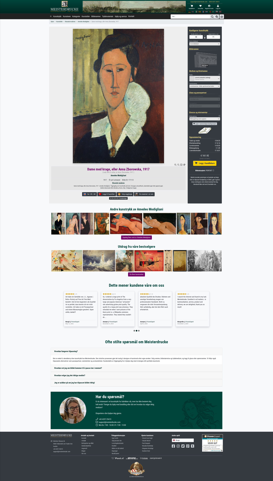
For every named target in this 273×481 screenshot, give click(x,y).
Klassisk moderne (70, 22)
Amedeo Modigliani (83, 22)
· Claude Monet (146, 441)
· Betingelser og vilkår (87, 443)
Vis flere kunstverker (136, 274)
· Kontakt (83, 438)
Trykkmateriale (107, 16)
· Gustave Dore (146, 451)
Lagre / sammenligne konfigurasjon (205, 124)
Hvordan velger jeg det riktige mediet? (69, 375)
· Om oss (83, 453)
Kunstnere (67, 16)
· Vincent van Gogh (147, 438)
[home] (50, 16)
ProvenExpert (75, 322)
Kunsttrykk (57, 16)
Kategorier (76, 16)
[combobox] (204, 43)
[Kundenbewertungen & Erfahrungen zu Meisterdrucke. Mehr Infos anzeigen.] (212, 443)
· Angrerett (84, 448)
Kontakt (131, 16)
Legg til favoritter (108, 194)
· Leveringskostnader (117, 443)
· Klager (83, 451)
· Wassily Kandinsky (147, 446)
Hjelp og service (121, 16)
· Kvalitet (113, 446)
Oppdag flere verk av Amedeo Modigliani (136, 237)
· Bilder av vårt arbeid (117, 448)
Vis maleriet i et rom (145, 194)
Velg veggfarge (126, 194)
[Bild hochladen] (221, 16)
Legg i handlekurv (206, 163)
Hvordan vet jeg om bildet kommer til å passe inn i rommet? (78, 368)
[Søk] (212, 16)
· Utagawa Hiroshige (147, 448)
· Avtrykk (83, 441)
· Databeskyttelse (86, 446)
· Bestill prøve (115, 453)
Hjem (52, 22)
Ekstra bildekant (193, 41)
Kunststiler (86, 16)
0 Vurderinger (122, 198)
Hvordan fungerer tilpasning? (66, 351)
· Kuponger (114, 451)
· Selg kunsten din (116, 441)
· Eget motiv (114, 438)
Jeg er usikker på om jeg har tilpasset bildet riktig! (74, 382)
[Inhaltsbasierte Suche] (217, 16)
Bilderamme (95, 16)
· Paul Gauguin (146, 443)
